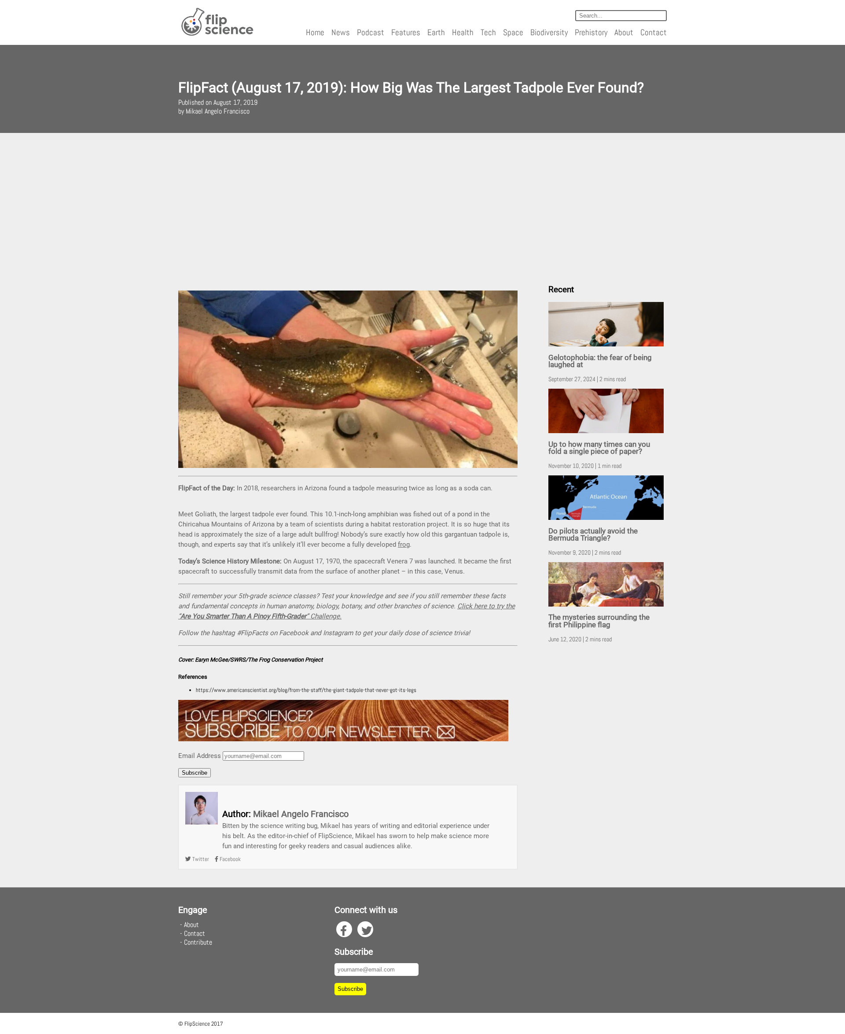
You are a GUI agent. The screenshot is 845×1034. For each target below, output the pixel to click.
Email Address (199, 756)
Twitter (200, 859)
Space (513, 32)
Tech (488, 32)
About (623, 32)
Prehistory (591, 32)
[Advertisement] (422, 205)
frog (404, 544)
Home (315, 32)
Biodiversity (549, 32)
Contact (653, 32)
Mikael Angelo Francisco (301, 814)
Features (405, 32)
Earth (436, 32)
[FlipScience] (216, 34)
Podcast (370, 32)
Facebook (229, 859)
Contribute (198, 942)
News (340, 32)
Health (463, 32)
